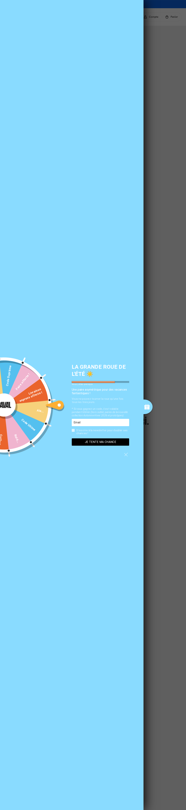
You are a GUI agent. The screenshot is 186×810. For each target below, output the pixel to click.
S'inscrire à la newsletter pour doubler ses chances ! (102, 432)
